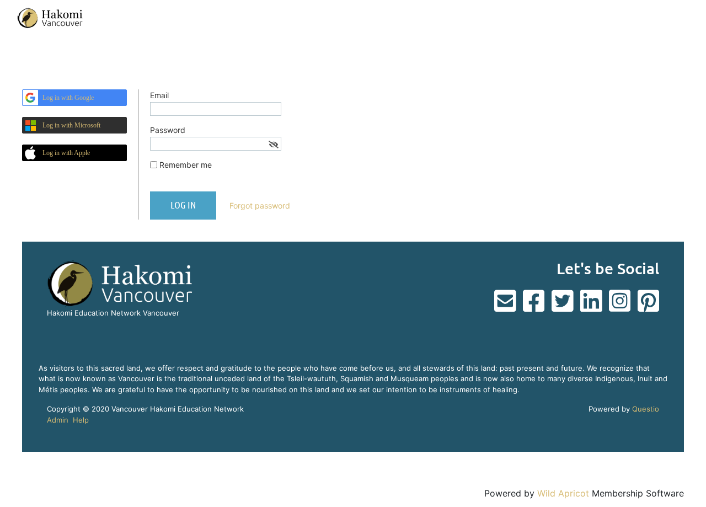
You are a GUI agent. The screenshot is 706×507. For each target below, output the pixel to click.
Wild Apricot (563, 493)
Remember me (185, 164)
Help (81, 419)
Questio (645, 408)
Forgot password (259, 205)
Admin (57, 419)
